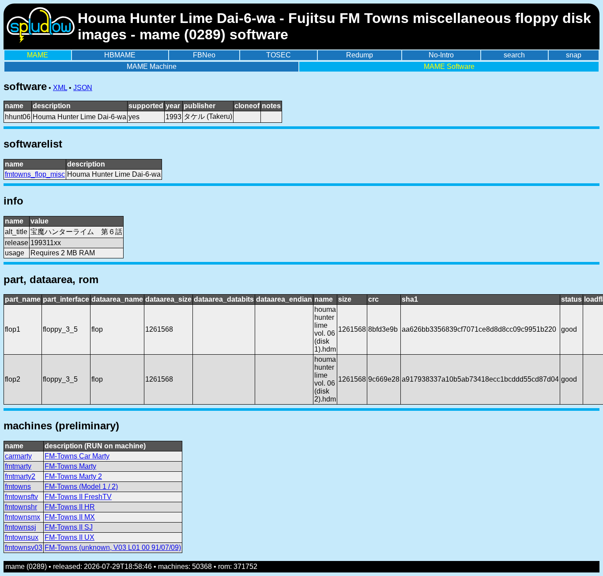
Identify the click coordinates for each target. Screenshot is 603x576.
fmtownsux (21, 537)
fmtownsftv (21, 496)
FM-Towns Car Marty (77, 456)
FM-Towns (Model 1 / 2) (81, 486)
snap (573, 55)
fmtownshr (21, 507)
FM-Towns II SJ (69, 527)
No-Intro (441, 55)
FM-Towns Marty (70, 466)
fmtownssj (20, 527)
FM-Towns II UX (69, 537)
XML (60, 87)
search (514, 55)
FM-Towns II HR (70, 507)
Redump (359, 55)
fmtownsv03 (23, 547)
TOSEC (278, 55)
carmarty (18, 456)
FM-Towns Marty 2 (73, 476)
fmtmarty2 (20, 476)
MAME (37, 55)
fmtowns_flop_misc (35, 174)
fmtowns (18, 486)
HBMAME (120, 55)
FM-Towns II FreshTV (78, 496)
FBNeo (204, 55)
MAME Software (449, 66)
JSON (82, 87)
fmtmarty (18, 466)
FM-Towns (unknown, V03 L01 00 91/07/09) (113, 547)
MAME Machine (152, 66)
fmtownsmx (22, 517)
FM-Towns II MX (70, 517)
